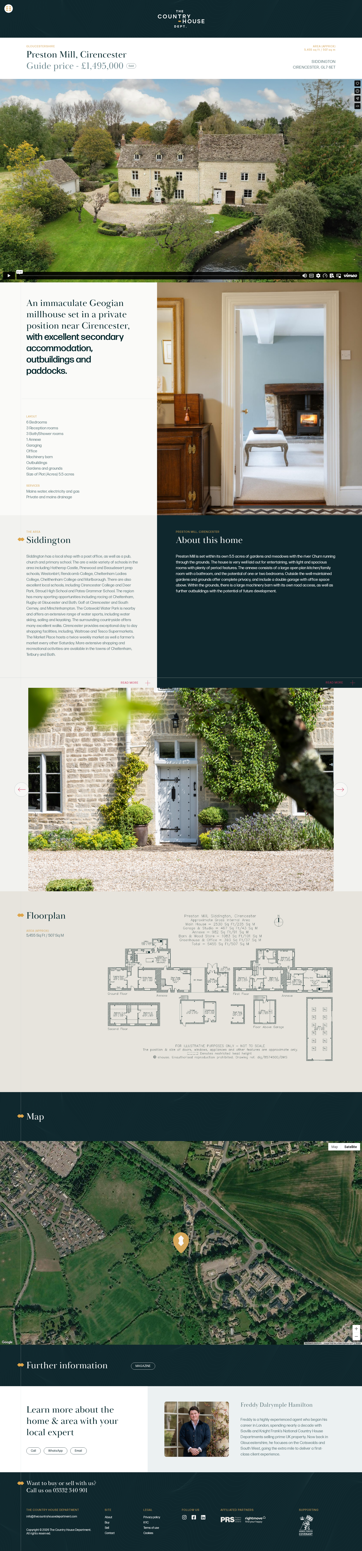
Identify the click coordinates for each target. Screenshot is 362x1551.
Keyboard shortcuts (313, 1343)
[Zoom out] (356, 1336)
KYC (146, 1522)
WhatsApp (55, 1451)
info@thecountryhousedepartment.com (51, 1516)
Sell (107, 1528)
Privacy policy (151, 1517)
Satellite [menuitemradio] (350, 1147)
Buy (107, 1522)
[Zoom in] (356, 1328)
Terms (358, 1343)
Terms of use (151, 1528)
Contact (110, 1533)
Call (33, 1451)
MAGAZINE (143, 1366)
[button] (21, 789)
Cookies (148, 1533)
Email (78, 1451)
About (108, 1517)
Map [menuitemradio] (334, 1147)
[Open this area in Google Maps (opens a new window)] (7, 1342)
